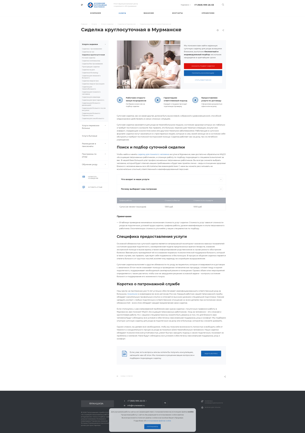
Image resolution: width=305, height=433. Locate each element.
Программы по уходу (89, 155)
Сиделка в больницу (90, 73)
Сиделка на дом (88, 70)
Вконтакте (165, 402)
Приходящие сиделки (91, 67)
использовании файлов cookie (158, 421)
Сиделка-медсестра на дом (93, 84)
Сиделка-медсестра (90, 81)
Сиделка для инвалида (91, 97)
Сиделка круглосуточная (93, 55)
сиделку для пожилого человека (153, 154)
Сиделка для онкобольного (93, 118)
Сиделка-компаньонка (91, 61)
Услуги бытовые (89, 136)
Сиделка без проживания (92, 64)
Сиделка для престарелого (93, 100)
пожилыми (132, 294)
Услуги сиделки (90, 44)
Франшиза (96, 403)
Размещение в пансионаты (89, 145)
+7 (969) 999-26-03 (204, 5)
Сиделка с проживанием (92, 49)
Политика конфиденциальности (214, 402)
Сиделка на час (88, 52)
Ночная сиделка (88, 58)
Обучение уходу (89, 164)
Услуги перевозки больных (90, 126)
